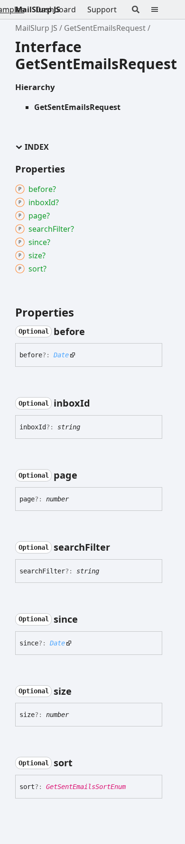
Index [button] (37, 147)
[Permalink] (93, 331)
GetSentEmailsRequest (105, 28)
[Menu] (160, 9)
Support (102, 9)
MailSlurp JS (37, 9)
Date (61, 355)
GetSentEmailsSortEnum (86, 786)
